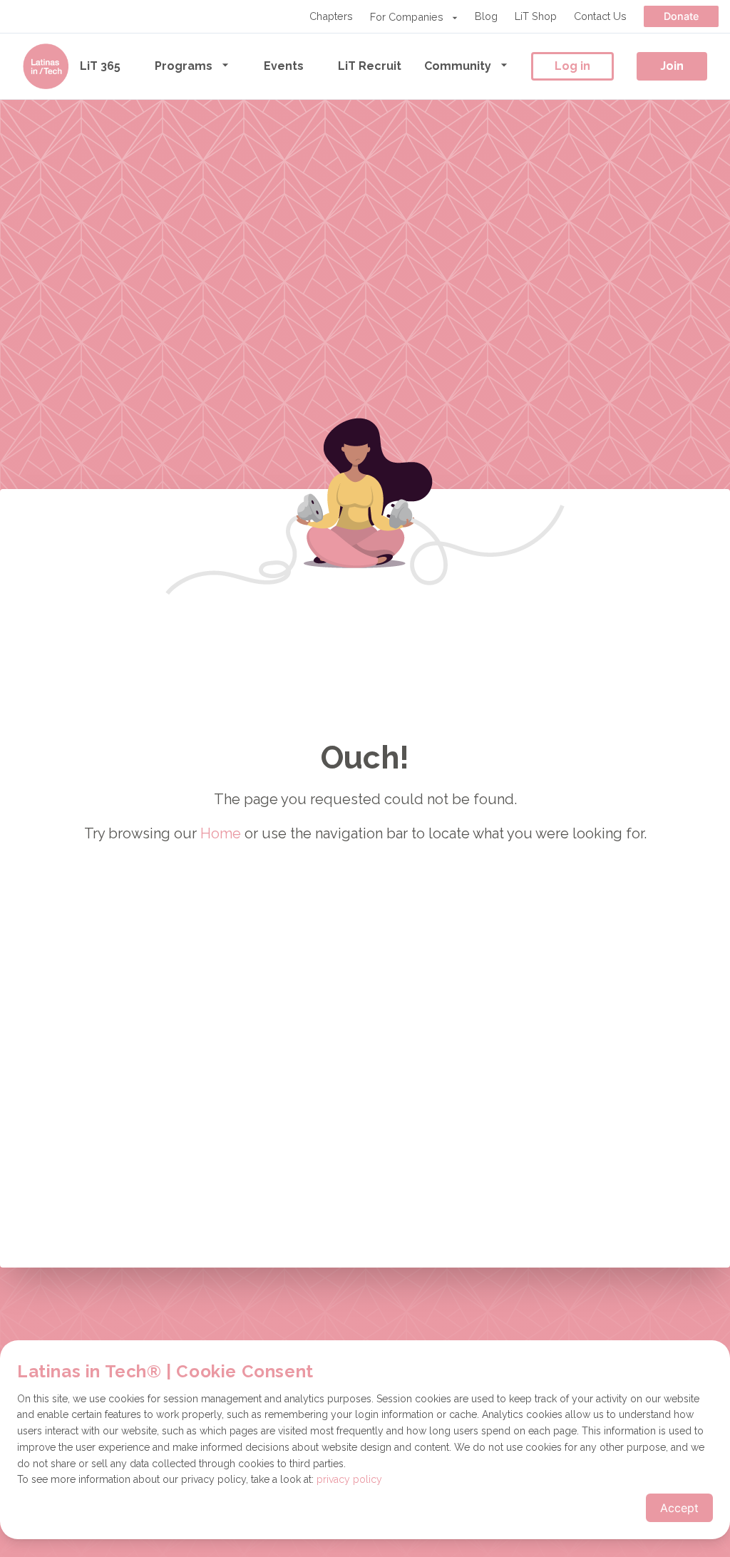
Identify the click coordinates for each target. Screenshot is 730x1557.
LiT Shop (536, 16)
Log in (572, 66)
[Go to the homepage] (45, 66)
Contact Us (600, 16)
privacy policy (349, 1479)
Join (672, 66)
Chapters (331, 16)
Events (284, 66)
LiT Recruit (369, 66)
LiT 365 (100, 66)
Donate (681, 16)
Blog (486, 16)
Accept (679, 1508)
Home (220, 833)
